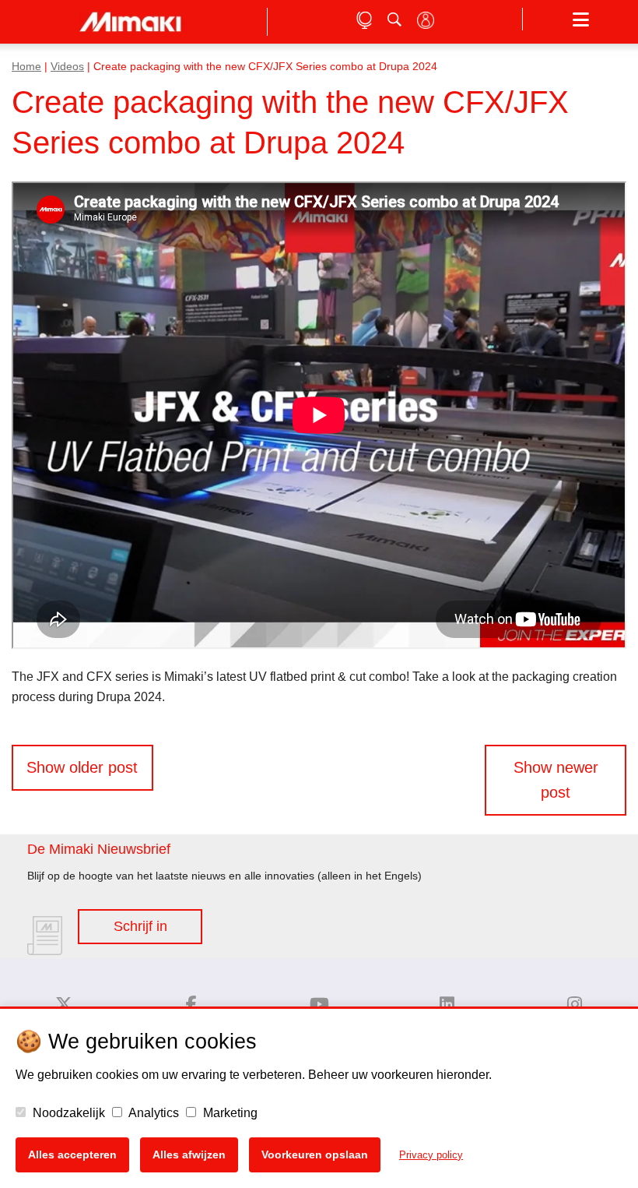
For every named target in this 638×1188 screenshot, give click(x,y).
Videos (67, 66)
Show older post (82, 767)
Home (26, 66)
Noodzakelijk (67, 1112)
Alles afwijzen (189, 1154)
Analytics (152, 1112)
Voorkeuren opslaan (314, 1154)
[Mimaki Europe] (63, 1004)
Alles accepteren (72, 1154)
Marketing (229, 1112)
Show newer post (556, 780)
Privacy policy (431, 1155)
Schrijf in (140, 926)
